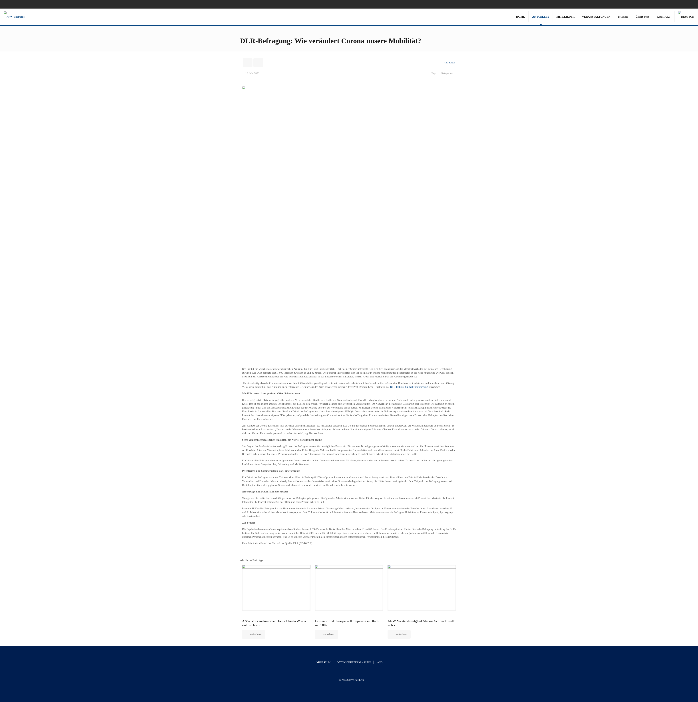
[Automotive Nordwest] (14, 17)
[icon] (690, 4)
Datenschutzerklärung (354, 662)
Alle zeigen (449, 62)
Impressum (323, 662)
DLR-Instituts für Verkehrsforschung (409, 387)
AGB (379, 662)
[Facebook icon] (685, 4)
